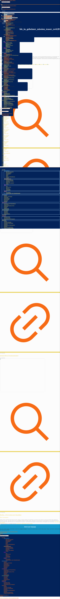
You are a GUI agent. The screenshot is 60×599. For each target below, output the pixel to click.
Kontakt (31, 523)
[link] (9, 535)
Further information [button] (3, 532)
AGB (28, 523)
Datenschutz (24, 523)
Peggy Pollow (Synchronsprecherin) (9, 211)
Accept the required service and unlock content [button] (9, 531)
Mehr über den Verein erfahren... (11, 59)
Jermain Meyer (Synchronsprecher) (9, 355)
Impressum (19, 523)
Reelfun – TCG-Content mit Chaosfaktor (10, 515)
